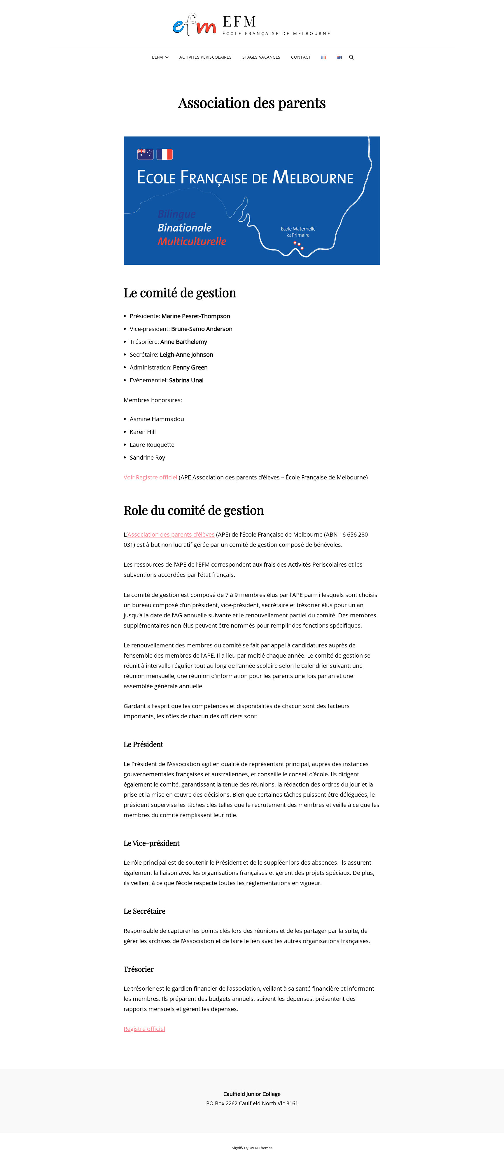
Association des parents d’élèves (171, 534)
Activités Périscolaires (205, 57)
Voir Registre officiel (150, 477)
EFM (240, 20)
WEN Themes (260, 1147)
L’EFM (157, 57)
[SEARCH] (351, 57)
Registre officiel (144, 1029)
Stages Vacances (261, 57)
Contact (301, 57)
